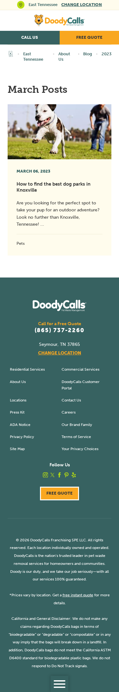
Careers (69, 412)
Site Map (17, 448)
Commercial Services (80, 369)
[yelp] (73, 475)
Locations (18, 400)
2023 (106, 53)
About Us (64, 56)
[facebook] (59, 475)
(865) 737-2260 (60, 330)
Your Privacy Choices (80, 448)
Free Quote (59, 493)
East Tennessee (33, 56)
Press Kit (17, 412)
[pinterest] (66, 475)
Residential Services (27, 369)
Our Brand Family (77, 424)
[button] (59, 684)
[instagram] (45, 475)
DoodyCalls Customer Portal (81, 384)
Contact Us (71, 400)
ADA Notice (20, 424)
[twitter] (52, 475)
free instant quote (78, 595)
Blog (87, 53)
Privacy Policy (22, 436)
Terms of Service (76, 436)
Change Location (81, 4)
